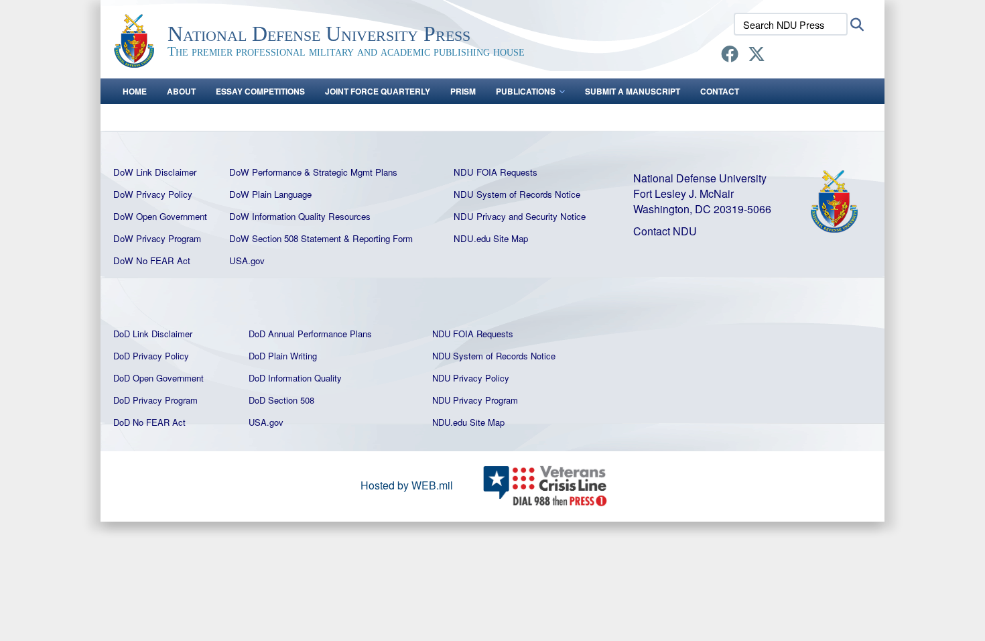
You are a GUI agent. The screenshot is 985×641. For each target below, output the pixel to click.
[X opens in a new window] (756, 56)
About (181, 91)
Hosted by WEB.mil (406, 485)
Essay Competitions (260, 91)
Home (135, 91)
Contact (719, 91)
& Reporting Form (378, 238)
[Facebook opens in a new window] (729, 56)
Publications (525, 91)
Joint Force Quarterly (377, 91)
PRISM (463, 91)
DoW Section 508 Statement (285, 238)
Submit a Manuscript (632, 91)
